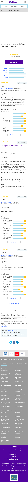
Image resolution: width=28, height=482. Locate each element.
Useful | (23, 83)
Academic (6, 68)
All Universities (5, 470)
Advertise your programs (19, 470)
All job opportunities (5, 463)
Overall (6, 77)
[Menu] (2, 2)
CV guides (12, 465)
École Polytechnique (6, 202)
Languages (5, 74)
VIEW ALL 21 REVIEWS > (14, 303)
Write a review (14, 62)
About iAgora (8, 458)
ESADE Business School (7, 88)
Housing (6, 72)
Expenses (6, 75)
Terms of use (22, 458)
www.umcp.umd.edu (12, 330)
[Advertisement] (14, 27)
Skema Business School (7, 255)
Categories (19, 363)
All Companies (12, 463)
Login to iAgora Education (17, 472)
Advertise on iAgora (15, 458)
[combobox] (14, 6)
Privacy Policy (11, 459)
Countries (3, 363)
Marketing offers (6, 465)
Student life (5, 70)
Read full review (14, 134)
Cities (11, 363)
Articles (4, 458)
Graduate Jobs (19, 463)
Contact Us (17, 459)
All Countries (11, 470)
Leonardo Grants (17, 465)
